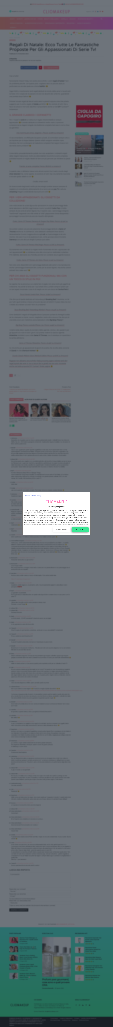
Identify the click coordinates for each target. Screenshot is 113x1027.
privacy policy (80, 524)
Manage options (61, 529)
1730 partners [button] (35, 510)
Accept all (80, 529)
